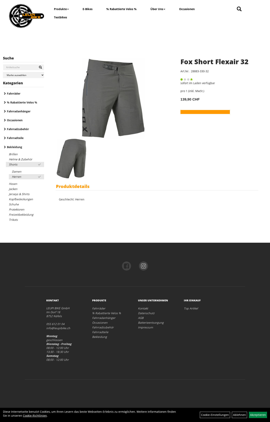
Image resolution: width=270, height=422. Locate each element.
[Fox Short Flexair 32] (113, 98)
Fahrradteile (15, 138)
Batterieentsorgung (151, 322)
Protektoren (16, 209)
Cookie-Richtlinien (35, 415)
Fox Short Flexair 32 (214, 61)
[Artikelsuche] (239, 9)
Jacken (13, 189)
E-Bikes (88, 9)
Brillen (13, 154)
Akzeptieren (258, 415)
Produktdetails (73, 186)
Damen (16, 171)
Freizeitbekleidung (21, 214)
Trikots (13, 220)
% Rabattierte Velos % (121, 9)
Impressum (145, 327)
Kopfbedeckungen (21, 199)
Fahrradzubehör (18, 129)
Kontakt (143, 308)
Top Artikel (191, 308)
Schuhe (14, 204)
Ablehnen (239, 415)
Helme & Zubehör (20, 159)
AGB (140, 318)
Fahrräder (13, 93)
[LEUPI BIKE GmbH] (26, 16)
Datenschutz (146, 313)
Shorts (13, 164)
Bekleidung (14, 147)
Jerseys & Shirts (19, 194)
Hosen (13, 184)
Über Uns (156, 9)
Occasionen (187, 9)
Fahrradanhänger (18, 111)
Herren (16, 177)
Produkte (60, 9)
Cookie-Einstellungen (215, 415)
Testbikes (60, 17)
